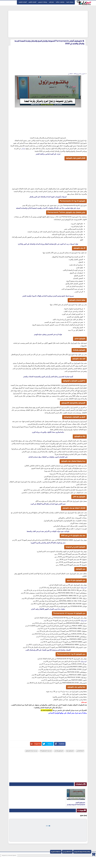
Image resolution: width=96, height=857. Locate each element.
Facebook (61, 744)
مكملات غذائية (60, 2)
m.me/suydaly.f (46, 710)
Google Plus (37, 744)
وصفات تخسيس (42, 2)
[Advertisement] (48, 24)
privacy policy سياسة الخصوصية (82, 851)
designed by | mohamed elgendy (9, 855)
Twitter (50, 744)
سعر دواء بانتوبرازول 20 (46, 750)
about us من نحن (67, 851)
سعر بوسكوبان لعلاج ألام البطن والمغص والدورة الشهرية (48, 543)
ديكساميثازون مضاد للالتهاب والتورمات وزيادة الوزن (48, 432)
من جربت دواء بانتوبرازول (31, 750)
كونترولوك (83, 587)
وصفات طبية (69, 2)
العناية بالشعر (32, 2)
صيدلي (23, 148)
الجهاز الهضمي (80, 750)
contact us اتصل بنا (56, 851)
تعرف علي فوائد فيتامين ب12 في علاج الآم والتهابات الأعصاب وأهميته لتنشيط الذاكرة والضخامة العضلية (48, 208)
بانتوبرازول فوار (70, 750)
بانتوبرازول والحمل (59, 750)
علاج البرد (51, 2)
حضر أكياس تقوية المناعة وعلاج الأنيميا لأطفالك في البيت (48, 504)
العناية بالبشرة (23, 2)
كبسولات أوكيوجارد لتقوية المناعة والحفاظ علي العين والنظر (48, 197)
